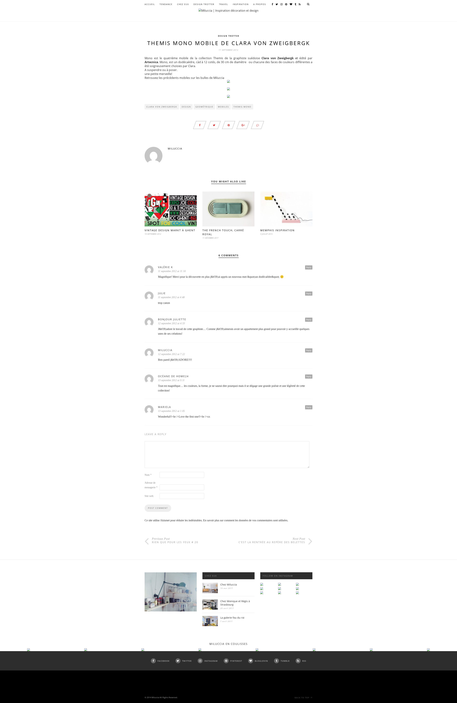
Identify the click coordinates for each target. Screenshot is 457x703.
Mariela (164, 407)
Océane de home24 (173, 376)
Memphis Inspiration (277, 230)
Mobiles (223, 106)
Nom (148, 475)
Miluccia (175, 148)
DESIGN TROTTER (204, 4)
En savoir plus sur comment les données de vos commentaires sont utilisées (245, 520)
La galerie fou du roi (232, 617)
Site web (149, 496)
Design (186, 106)
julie (162, 293)
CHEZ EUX (183, 4)
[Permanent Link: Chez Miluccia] (210, 592)
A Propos (259, 4)
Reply (308, 267)
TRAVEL (223, 4)
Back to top (302, 697)
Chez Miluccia (228, 584)
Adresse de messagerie (151, 485)
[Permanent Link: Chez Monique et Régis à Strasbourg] (210, 608)
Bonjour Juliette (172, 319)
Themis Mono (242, 106)
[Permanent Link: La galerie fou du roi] (210, 625)
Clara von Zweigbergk (278, 58)
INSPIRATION (241, 4)
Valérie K (165, 267)
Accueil (150, 4)
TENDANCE (166, 4)
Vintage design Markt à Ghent (170, 230)
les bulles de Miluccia (209, 78)
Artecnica (151, 62)
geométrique (204, 106)
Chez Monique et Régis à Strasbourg (235, 602)
